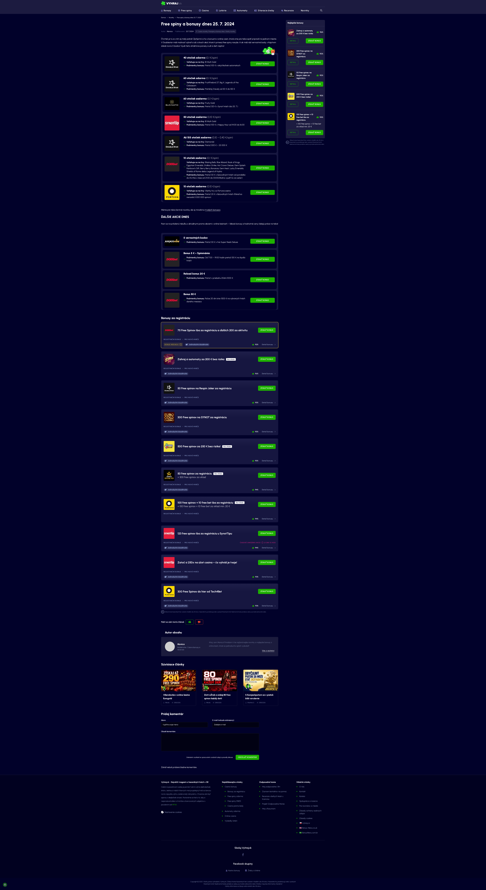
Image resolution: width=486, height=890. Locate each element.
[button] (181, 344)
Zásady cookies (305, 818)
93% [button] (256, 577)
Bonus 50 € (190, 294)
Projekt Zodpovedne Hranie (273, 804)
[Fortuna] (291, 116)
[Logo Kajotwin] (172, 241)
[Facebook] (243, 854)
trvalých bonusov (212, 210)
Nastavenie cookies (173, 812)
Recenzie (289, 10)
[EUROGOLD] (291, 53)
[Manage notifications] (5, 885)
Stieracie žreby (266, 10)
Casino (205, 10)
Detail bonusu (267, 344)
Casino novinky (203, 31)
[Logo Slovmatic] (172, 103)
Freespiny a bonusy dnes (216, 31)
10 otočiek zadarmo (201, 157)
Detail (293, 41)
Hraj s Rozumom (268, 809)
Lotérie (223, 10)
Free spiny (186, 10)
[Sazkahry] (291, 96)
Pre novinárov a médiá (308, 806)
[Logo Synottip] (172, 123)
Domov (163, 17)
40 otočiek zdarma (201, 57)
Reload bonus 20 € (194, 273)
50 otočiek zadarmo (202, 116)
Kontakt (302, 791)
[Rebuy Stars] (291, 32)
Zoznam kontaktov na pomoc (274, 791)
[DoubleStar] (291, 74)
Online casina (230, 816)
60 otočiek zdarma (201, 78)
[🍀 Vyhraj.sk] (171, 3)
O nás (301, 787)
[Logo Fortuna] (172, 192)
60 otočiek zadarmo (201, 98)
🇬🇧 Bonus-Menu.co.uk (308, 828)
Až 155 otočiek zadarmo (208, 137)
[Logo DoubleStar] (172, 63)
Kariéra (302, 796)
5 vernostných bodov (196, 237)
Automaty (242, 10)
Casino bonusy (231, 787)
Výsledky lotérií (231, 821)
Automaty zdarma (232, 811)
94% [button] (256, 490)
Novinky (305, 10)
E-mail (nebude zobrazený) (223, 720)
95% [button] (256, 402)
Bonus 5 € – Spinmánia (197, 253)
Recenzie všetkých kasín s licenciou (272, 797)
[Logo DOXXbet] (172, 164)
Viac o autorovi (268, 650)
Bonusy (167, 10)
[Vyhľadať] (321, 10)
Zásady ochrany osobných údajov (310, 812)
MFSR (174, 805)
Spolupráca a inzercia (308, 801)
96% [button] (256, 374)
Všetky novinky (230, 31)
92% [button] (256, 344)
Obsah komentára (168, 731)
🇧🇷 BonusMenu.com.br (308, 833)
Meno (163, 720)
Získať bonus (262, 64)
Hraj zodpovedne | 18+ (271, 787)
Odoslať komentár (247, 757)
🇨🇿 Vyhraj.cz (304, 823)
